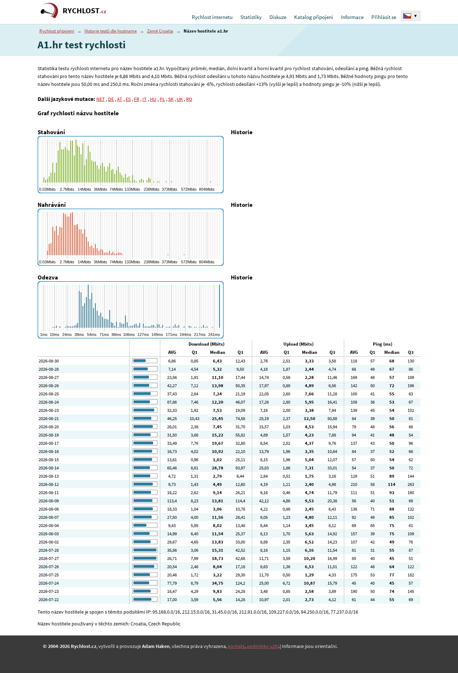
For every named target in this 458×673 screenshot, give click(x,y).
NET (100, 99)
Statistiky (251, 17)
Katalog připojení (313, 17)
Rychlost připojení (56, 31)
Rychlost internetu (212, 17)
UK (180, 99)
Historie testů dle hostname (110, 31)
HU (153, 99)
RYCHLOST (84, 10)
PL (162, 99)
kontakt (236, 646)
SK (171, 99)
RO (189, 99)
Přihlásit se (383, 17)
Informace (352, 17)
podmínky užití (263, 646)
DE (111, 99)
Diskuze (277, 17)
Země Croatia (160, 31)
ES (128, 99)
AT (119, 99)
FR (136, 99)
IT (144, 99)
